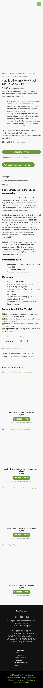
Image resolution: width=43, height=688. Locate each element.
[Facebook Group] (27, 617)
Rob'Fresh (14, 675)
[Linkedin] (21, 617)
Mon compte (19, 655)
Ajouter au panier (21, 152)
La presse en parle (21, 663)
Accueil (4, 74)
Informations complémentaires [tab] (15, 181)
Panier (17, 653)
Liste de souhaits (21, 658)
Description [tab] (7, 177)
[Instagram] (15, 617)
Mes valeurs (19, 660)
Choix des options (21, 419)
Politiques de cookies (28, 678)
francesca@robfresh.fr (21, 641)
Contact (18, 665)
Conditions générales (17, 680)
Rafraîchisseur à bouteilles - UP (20, 74)
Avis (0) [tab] (5, 185)
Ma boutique (19, 650)
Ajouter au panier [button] (21, 478)
